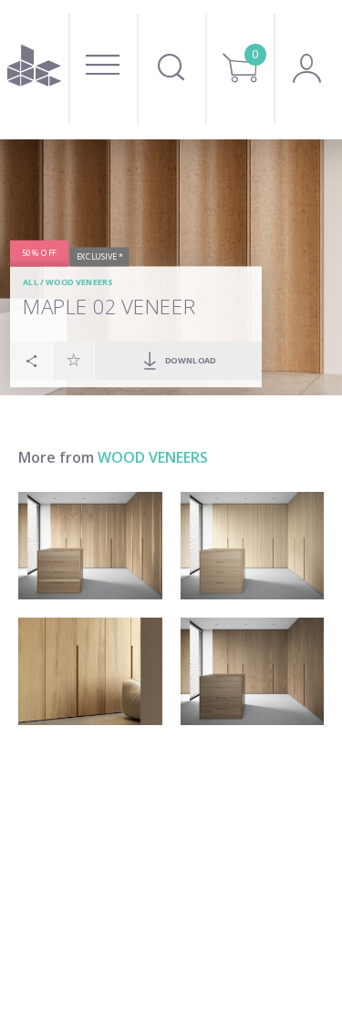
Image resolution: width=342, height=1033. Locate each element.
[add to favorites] (73, 359)
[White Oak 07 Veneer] (90, 545)
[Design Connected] (34, 69)
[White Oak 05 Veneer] (253, 545)
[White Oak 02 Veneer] (253, 671)
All (30, 283)
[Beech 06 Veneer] (90, 671)
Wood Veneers (79, 283)
